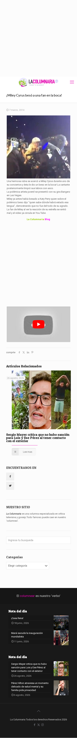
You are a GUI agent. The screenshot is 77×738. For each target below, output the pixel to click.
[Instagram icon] (42, 724)
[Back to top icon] (38, 711)
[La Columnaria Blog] (38, 82)
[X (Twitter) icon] (38, 724)
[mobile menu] (72, 82)
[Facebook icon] (34, 724)
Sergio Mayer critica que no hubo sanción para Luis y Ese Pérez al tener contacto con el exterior (37, 438)
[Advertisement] (38, 38)
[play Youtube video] (38, 324)
